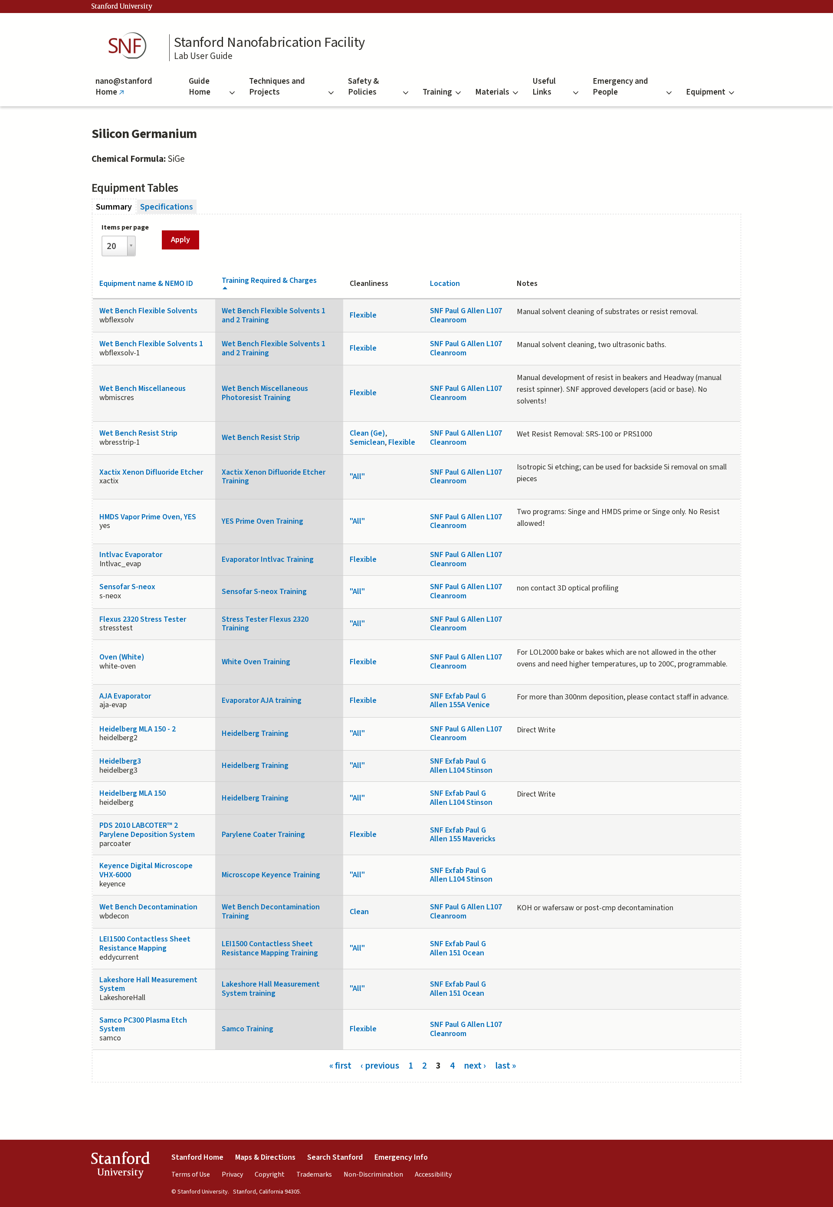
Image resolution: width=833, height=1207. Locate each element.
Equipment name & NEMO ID (146, 283)
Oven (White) (121, 657)
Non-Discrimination (373, 1174)
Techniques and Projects (277, 86)
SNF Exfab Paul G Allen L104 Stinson (461, 766)
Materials (492, 92)
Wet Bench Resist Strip (138, 433)
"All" (357, 476)
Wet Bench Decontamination (148, 907)
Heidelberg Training (255, 733)
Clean (359, 911)
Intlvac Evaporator (130, 554)
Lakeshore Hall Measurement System (148, 984)
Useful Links (544, 86)
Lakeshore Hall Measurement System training (271, 989)
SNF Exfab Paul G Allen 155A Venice (460, 701)
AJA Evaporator (125, 696)
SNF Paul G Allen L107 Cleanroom (466, 315)
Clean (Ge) (367, 433)
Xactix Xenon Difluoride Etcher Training (273, 477)
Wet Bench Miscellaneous (142, 388)
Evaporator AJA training (262, 700)
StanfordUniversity (120, 1167)
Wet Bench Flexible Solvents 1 (151, 343)
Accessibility (433, 1174)
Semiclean (367, 442)
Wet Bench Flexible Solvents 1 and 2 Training (273, 315)
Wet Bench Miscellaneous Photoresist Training (265, 393)
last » (505, 1065)
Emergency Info (401, 1157)
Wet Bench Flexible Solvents (148, 310)
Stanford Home (197, 1157)
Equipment (705, 92)
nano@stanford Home (123, 90)
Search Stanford (335, 1157)
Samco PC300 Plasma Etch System (143, 1025)
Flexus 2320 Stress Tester (142, 619)
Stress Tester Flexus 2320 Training (265, 624)
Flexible (363, 315)
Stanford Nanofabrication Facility (269, 42)
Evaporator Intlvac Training (268, 559)
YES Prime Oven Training (262, 521)
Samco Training (247, 1028)
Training (437, 92)
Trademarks (314, 1174)
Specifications (166, 207)
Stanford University (122, 6)
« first (340, 1065)
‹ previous (380, 1065)
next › (475, 1065)
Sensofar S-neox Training (264, 591)
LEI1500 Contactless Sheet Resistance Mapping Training (270, 948)
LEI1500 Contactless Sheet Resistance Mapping (144, 944)
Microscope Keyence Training (271, 874)
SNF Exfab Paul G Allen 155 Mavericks (462, 835)
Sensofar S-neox (127, 586)
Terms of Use (190, 1174)
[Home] (130, 45)
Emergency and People (620, 86)
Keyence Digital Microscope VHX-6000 (146, 870)
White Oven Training (256, 661)
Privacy (232, 1174)
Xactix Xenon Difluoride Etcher (151, 472)
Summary (116, 207)
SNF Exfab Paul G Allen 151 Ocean (458, 948)
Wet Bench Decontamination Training (271, 912)
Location (445, 283)
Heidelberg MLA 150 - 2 (137, 729)
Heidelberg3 (120, 761)
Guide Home (199, 86)
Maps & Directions (265, 1157)
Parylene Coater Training (263, 834)
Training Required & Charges (269, 280)
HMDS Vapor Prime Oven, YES (147, 517)
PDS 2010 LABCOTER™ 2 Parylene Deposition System (147, 830)
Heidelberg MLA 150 (132, 793)
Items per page (125, 227)
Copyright (270, 1174)
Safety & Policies (363, 86)
